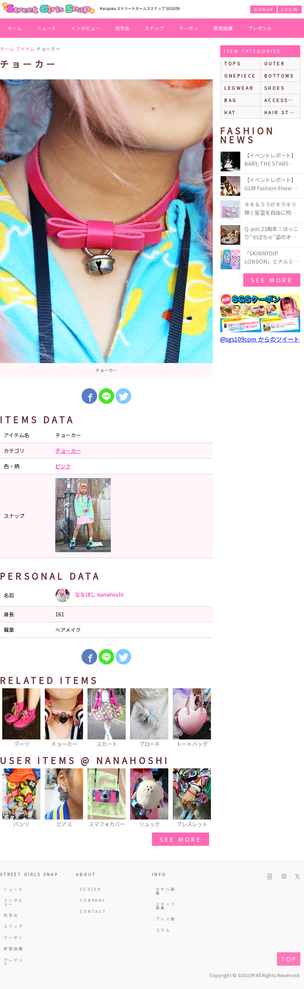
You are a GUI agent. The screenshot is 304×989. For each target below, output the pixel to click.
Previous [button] (9, 718)
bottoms (279, 75)
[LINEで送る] (106, 396)
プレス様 (165, 919)
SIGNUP (263, 9)
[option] (106, 228)
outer (274, 63)
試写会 (122, 28)
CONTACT (91, 911)
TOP (289, 959)
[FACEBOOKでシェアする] (89, 396)
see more (180, 839)
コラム (163, 930)
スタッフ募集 (165, 905)
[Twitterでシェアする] (123, 396)
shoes (274, 88)
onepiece (240, 75)
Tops (232, 63)
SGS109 (90, 889)
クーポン (189, 28)
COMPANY (91, 900)
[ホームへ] (48, 8)
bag (230, 100)
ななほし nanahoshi (98, 594)
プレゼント (260, 28)
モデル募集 (165, 891)
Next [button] (203, 718)
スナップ (154, 28)
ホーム (14, 28)
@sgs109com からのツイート (260, 338)
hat (230, 112)
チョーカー (68, 450)
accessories (282, 100)
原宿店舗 (223, 28)
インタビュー (85, 28)
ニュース (46, 28)
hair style (282, 112)
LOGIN (289, 9)
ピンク (63, 466)
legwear (239, 88)
